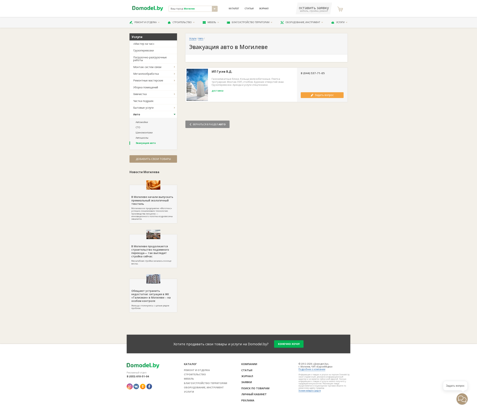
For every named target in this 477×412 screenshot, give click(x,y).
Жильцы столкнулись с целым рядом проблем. (151, 299)
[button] (462, 399)
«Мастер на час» (143, 43)
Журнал (263, 8)
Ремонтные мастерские (148, 80)
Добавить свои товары (153, 159)
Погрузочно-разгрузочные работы (150, 59)
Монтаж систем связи (147, 67)
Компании (249, 364)
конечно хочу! (289, 344)
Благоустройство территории (250, 22)
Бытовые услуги (143, 107)
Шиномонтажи (144, 132)
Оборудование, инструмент (302, 22)
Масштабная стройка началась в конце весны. (151, 254)
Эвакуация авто (146, 143)
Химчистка (140, 94)
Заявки (246, 382)
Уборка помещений (145, 87)
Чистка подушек (143, 101)
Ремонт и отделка (146, 22)
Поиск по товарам (255, 388)
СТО (138, 127)
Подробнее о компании (311, 369)
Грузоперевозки (143, 50)
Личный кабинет (254, 394)
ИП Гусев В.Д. (222, 72)
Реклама (247, 400)
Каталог (234, 8)
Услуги (340, 22)
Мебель (212, 22)
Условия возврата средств (309, 390)
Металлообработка (146, 73)
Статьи (249, 8)
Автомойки (142, 122)
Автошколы (142, 137)
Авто (136, 114)
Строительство (182, 22)
